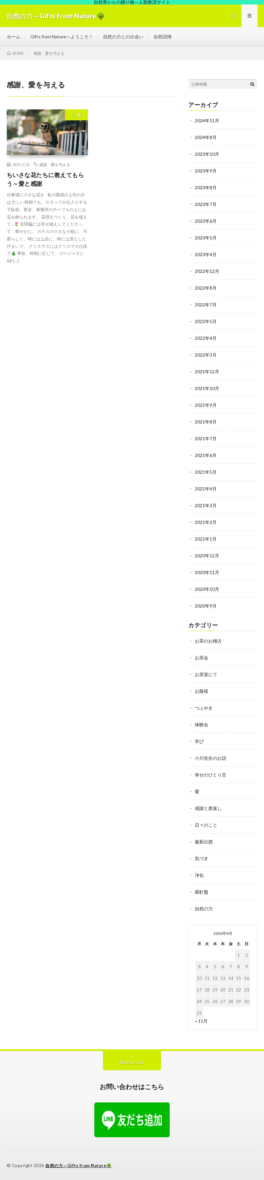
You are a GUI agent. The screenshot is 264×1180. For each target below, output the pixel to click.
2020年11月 (207, 572)
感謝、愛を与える (54, 164)
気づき (201, 858)
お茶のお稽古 (208, 641)
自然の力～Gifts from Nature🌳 (78, 1165)
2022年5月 (206, 321)
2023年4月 (206, 254)
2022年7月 (206, 304)
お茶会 (201, 657)
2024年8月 (206, 137)
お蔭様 (201, 691)
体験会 (201, 724)
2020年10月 (207, 589)
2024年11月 (207, 120)
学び (199, 741)
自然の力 (204, 908)
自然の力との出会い (123, 36)
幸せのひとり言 (210, 774)
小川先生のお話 (210, 758)
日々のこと (206, 825)
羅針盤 (201, 892)
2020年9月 (206, 606)
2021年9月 (206, 405)
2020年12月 (207, 555)
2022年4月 (206, 338)
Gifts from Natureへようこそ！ (61, 36)
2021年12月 (207, 371)
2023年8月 (206, 187)
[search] (252, 84)
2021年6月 (206, 455)
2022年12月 (207, 271)
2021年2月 (206, 522)
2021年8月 (206, 421)
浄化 (199, 875)
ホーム (13, 36)
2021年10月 (207, 388)
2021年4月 (206, 488)
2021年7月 (206, 438)
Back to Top (132, 1062)
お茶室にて (206, 674)
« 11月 (201, 1021)
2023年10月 (207, 154)
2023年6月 (206, 221)
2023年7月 (206, 204)
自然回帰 (163, 36)
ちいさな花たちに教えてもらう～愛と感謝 (45, 179)
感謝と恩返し (208, 808)
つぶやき (204, 708)
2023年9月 (206, 170)
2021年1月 (206, 539)
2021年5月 (206, 472)
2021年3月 (206, 505)
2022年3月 (206, 355)
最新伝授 (204, 841)
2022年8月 (206, 288)
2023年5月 (206, 237)
